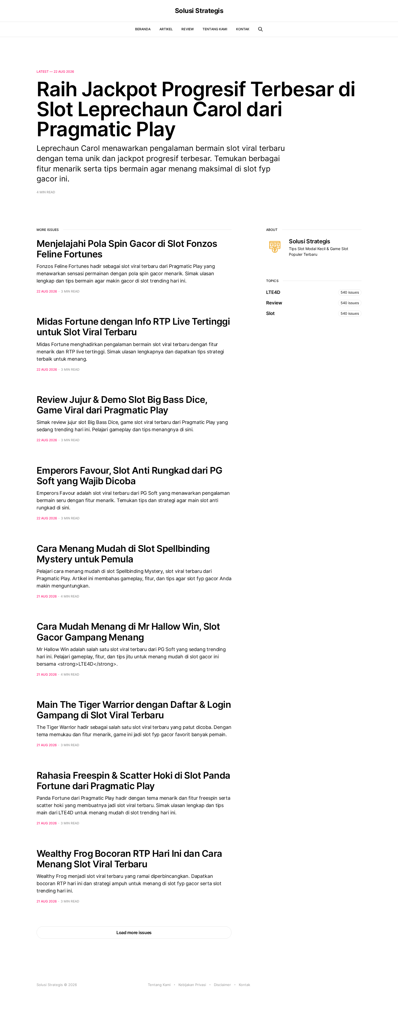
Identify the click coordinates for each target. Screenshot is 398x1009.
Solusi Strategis (199, 11)
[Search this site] (260, 29)
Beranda (143, 29)
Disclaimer (222, 985)
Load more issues (134, 932)
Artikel (166, 29)
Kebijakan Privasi (192, 985)
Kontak (243, 29)
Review (187, 29)
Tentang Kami (215, 29)
